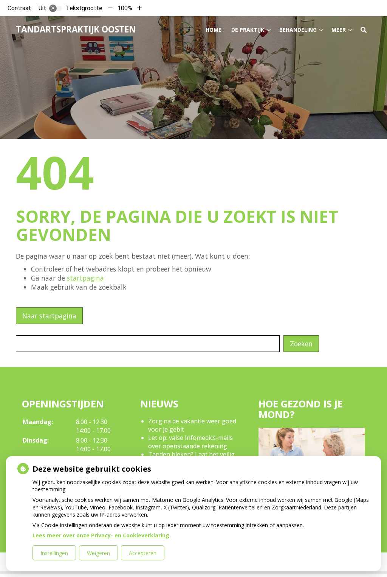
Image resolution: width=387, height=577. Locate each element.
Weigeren (98, 553)
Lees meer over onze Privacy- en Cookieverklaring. (102, 535)
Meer (338, 29)
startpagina (85, 277)
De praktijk (247, 29)
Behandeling (298, 29)
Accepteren (142, 553)
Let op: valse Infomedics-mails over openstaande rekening (190, 442)
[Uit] (55, 8)
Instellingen (54, 553)
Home (213, 29)
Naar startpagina (49, 315)
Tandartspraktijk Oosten (76, 29)
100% (125, 8)
